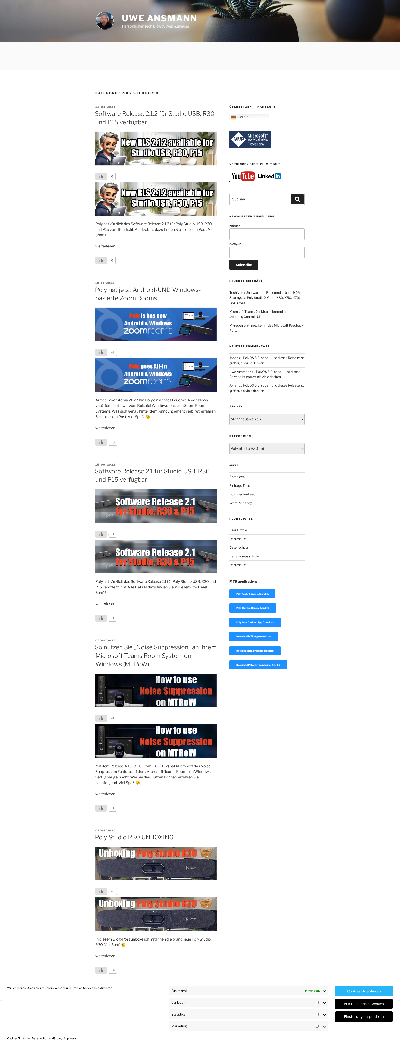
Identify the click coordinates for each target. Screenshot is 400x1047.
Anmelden (237, 477)
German (243, 117)
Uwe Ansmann (159, 18)
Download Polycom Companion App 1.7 (258, 664)
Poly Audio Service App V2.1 (252, 593)
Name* (234, 226)
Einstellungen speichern (364, 1017)
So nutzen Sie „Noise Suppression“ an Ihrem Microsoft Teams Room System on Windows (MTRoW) (155, 656)
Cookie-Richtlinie (18, 1038)
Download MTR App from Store (253, 636)
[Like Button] (101, 176)
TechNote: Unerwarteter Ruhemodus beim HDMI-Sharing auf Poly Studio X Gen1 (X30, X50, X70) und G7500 (266, 298)
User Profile (238, 530)
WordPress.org (240, 503)
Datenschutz (238, 547)
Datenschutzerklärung (47, 1038)
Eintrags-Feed (239, 486)
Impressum (71, 1038)
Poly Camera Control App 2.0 (252, 607)
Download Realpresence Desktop (255, 650)
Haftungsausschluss (244, 556)
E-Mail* (235, 244)
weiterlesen (105, 246)
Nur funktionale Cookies (364, 1004)
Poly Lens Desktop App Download (255, 622)
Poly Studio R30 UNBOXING (134, 837)
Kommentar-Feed (242, 494)
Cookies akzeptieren (364, 991)
